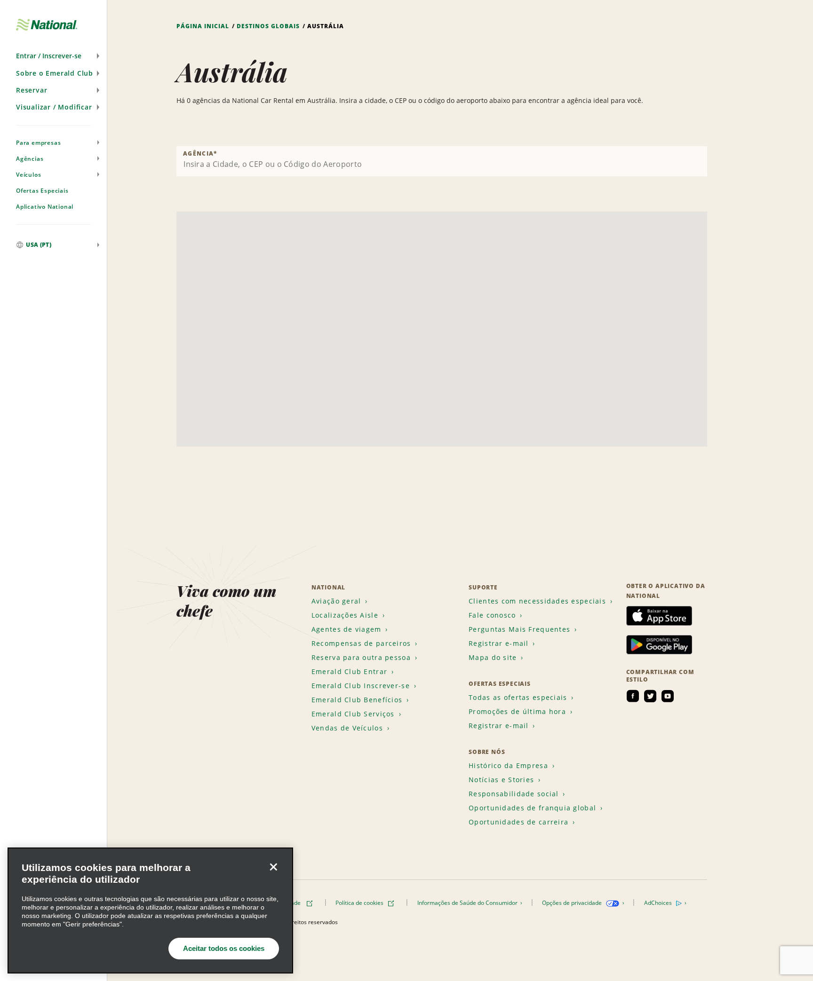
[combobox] (441, 161)
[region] (150, 910)
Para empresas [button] (38, 143)
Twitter (650, 696)
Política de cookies (360, 903)
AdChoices (658, 903)
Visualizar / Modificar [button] (54, 106)
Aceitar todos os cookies (223, 948)
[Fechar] (273, 867)
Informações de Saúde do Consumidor (468, 903)
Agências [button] (29, 159)
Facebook (632, 696)
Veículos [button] (28, 175)
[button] (53, 56)
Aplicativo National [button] (44, 207)
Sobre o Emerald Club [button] (54, 73)
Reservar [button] (31, 90)
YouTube (667, 696)
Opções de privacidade (572, 903)
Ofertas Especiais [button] (42, 191)
